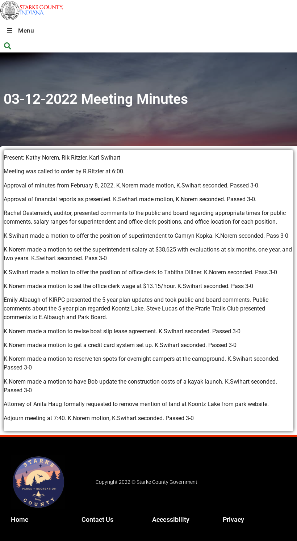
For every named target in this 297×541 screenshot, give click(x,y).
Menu (26, 30)
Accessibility (170, 519)
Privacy (233, 519)
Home (20, 519)
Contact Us (97, 519)
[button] (7, 46)
